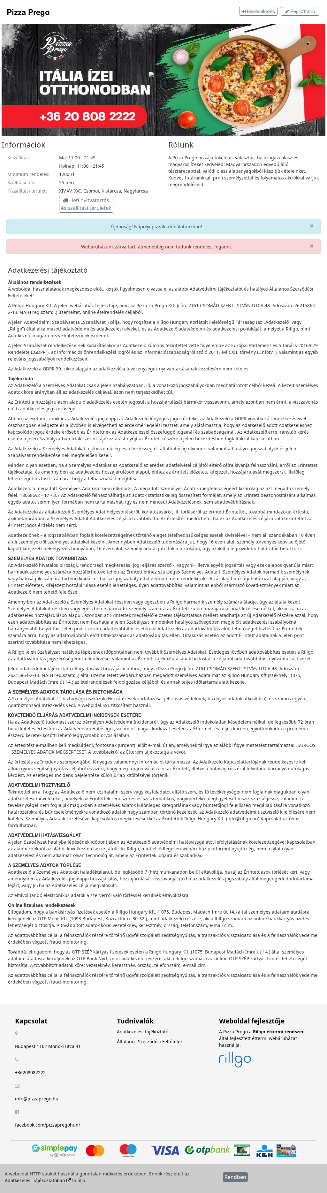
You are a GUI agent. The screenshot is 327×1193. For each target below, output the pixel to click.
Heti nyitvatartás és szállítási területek (86, 204)
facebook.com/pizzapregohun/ (47, 1125)
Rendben (235, 1177)
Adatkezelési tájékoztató (142, 1032)
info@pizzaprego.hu (36, 1099)
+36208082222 (30, 1072)
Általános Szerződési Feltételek (150, 1041)
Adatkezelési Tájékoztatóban (35, 1180)
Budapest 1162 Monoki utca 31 (48, 1046)
